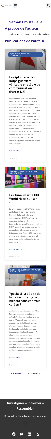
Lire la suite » (15, 151)
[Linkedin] (29, 434)
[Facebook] (13, 434)
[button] (15, 5)
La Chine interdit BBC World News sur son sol (24, 198)
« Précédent (17, 374)
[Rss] (37, 434)
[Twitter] (21, 434)
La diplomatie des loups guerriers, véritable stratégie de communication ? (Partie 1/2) (24, 84)
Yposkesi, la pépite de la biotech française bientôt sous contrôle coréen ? (24, 299)
